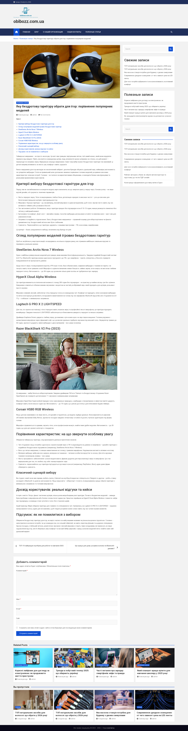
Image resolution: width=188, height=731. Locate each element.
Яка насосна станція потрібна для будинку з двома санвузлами (148, 72)
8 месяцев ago (23, 115)
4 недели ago (103, 719)
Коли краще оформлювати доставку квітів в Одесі (143, 183)
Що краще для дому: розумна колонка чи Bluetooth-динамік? (95, 547)
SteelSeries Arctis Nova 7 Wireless (30, 129)
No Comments (45, 115)
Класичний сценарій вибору (28, 146)
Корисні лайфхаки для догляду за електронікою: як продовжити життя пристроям (32, 673)
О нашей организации (53, 32)
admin (34, 115)
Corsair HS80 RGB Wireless (28, 141)
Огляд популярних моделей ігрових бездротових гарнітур (39, 127)
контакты (110, 728)
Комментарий (22, 571)
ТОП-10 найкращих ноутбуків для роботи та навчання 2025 (41, 546)
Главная (26, 32)
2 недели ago (22, 719)
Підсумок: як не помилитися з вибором (33, 152)
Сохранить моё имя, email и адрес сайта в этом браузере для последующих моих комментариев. (55, 628)
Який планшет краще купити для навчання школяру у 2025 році (148, 113)
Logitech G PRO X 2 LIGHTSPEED (30, 135)
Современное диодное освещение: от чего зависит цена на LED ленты (154, 714)
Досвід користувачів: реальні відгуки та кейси (35, 149)
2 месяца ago (143, 719)
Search (171, 49)
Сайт (18, 618)
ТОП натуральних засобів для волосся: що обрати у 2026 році (147, 66)
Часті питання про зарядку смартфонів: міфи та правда (144, 110)
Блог (36, 32)
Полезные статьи (93, 32)
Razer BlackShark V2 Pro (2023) (29, 138)
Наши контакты (74, 32)
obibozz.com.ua (28, 21)
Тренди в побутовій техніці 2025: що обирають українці (144, 106)
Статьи (18, 707)
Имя (18, 599)
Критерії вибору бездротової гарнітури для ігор (36, 124)
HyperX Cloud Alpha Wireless (28, 132)
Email (18, 609)
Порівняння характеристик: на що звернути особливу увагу (40, 143)
